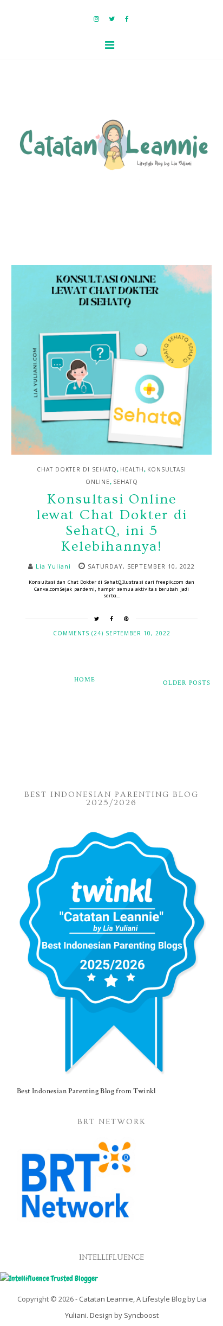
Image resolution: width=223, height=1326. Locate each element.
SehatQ (125, 482)
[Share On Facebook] (112, 618)
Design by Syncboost (124, 1315)
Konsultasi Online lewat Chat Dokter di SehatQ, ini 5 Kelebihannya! (111, 523)
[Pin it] (126, 618)
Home (84, 679)
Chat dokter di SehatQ (77, 469)
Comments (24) (79, 633)
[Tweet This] (97, 618)
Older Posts (187, 683)
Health (132, 469)
